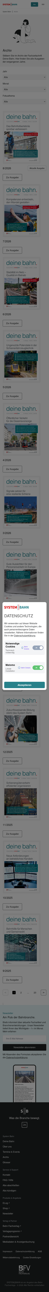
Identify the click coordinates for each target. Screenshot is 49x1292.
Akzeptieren (24, 685)
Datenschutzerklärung (24, 635)
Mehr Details (26, 648)
